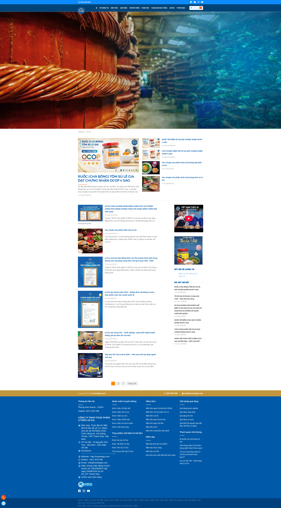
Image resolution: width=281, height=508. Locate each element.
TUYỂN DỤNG (181, 8)
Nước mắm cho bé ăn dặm (122, 423)
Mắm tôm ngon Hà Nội (154, 423)
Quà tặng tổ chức (186, 416)
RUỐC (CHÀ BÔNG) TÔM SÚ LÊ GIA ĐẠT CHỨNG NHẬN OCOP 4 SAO (106, 178)
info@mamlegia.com (193, 393)
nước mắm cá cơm (118, 500)
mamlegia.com (99, 393)
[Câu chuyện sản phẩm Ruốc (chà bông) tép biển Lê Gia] (151, 167)
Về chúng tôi (104, 8)
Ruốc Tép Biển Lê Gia (120, 444)
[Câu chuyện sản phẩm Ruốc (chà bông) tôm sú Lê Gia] (151, 184)
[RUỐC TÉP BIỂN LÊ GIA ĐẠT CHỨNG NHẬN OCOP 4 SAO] (151, 143)
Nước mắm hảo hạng (120, 427)
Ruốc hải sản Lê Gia (120, 440)
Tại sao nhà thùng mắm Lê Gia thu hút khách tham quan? (190, 454)
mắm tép (164, 500)
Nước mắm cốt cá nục (121, 412)
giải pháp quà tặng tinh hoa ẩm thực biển (118, 506)
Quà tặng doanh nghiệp (189, 408)
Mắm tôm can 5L (152, 416)
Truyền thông (134, 8)
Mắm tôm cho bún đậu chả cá (157, 412)
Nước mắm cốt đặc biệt (121, 408)
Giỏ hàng (196, 8)
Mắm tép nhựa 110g (153, 448)
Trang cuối (132, 384)
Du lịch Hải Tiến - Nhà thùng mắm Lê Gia (191, 462)
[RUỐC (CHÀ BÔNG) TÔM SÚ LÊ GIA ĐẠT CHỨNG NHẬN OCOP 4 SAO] (108, 155)
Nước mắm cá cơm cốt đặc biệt (93, 500)
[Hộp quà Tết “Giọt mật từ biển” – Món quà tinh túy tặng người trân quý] (90, 365)
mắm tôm (154, 500)
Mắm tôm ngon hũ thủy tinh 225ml (159, 408)
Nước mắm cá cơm (119, 416)
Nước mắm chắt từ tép (121, 419)
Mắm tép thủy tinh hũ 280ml (156, 444)
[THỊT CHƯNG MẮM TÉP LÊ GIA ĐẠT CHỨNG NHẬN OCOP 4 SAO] (151, 155)
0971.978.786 (85, 2)
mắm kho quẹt (175, 500)
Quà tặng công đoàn (187, 412)
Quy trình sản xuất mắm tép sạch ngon (161, 455)
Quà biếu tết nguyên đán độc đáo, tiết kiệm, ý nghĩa (191, 424)
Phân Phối (145, 8)
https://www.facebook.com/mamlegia (98, 453)
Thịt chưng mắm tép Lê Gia (123, 451)
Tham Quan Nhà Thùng (159, 8)
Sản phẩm (123, 8)
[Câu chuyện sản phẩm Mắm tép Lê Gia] (90, 241)
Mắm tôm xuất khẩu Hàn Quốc (157, 431)
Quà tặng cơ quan (187, 419)
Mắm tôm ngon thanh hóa (156, 419)
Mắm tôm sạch (151, 427)
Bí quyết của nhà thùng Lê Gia (190, 440)
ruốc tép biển (190, 500)
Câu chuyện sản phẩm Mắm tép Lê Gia (121, 230)
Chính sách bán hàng (91, 477)
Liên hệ (171, 8)
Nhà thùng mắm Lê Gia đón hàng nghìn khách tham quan (191, 446)
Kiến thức (114, 8)
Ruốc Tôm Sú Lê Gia (120, 448)
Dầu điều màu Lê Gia (88, 506)
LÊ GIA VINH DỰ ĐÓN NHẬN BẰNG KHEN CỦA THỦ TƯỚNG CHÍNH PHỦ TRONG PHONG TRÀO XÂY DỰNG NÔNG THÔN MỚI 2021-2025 (131, 209)
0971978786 (3, 503)
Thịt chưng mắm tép (94, 503)
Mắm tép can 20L (152, 451)
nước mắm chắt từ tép (138, 500)
